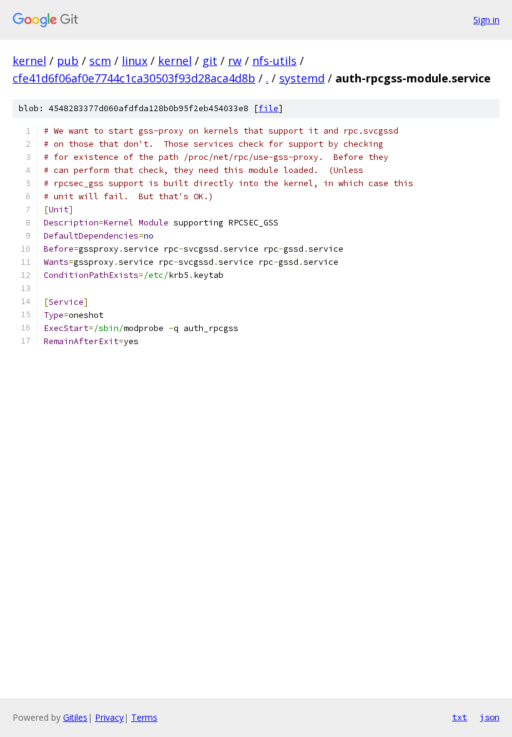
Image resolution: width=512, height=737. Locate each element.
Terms (144, 717)
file (268, 108)
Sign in (486, 20)
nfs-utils (274, 60)
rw (235, 60)
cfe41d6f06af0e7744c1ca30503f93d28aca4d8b (133, 78)
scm (100, 60)
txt (459, 717)
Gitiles (75, 717)
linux (134, 60)
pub (68, 60)
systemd (302, 78)
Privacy (109, 717)
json (490, 717)
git (209, 60)
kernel (29, 60)
